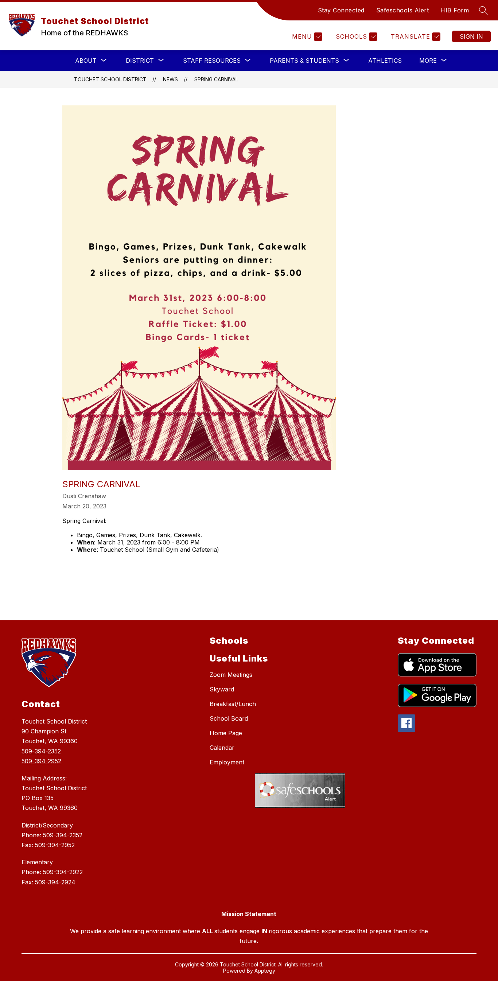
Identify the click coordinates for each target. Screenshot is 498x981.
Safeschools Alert (402, 10)
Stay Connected (341, 10)
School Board (229, 718)
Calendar (222, 747)
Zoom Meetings (231, 674)
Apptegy (264, 971)
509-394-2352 (41, 751)
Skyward (222, 689)
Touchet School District (110, 79)
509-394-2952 (41, 761)
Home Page (226, 733)
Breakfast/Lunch (233, 703)
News (170, 79)
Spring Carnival (216, 79)
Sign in (471, 36)
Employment (227, 762)
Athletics (385, 60)
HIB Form (454, 10)
